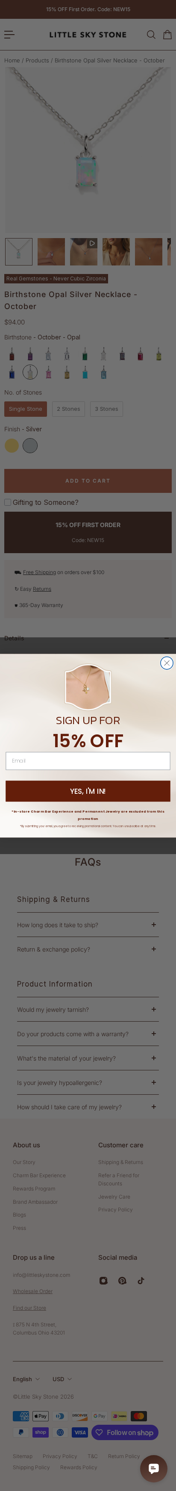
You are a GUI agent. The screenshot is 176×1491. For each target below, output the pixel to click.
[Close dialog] (167, 663)
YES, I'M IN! (88, 791)
